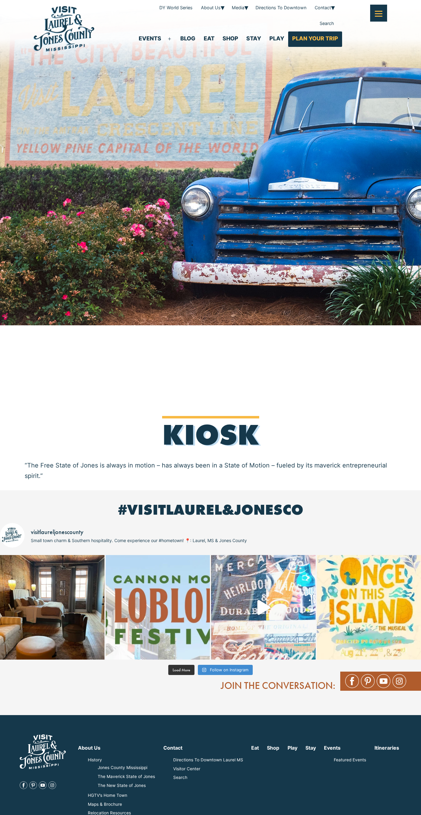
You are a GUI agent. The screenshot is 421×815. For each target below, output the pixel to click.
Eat (209, 38)
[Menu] (378, 13)
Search (327, 23)
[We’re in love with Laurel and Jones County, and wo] (263, 607)
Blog (187, 38)
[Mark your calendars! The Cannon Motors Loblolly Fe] (158, 607)
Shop (230, 38)
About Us (211, 7)
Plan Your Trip (315, 38)
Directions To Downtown (280, 7)
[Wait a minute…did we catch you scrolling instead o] (52, 607)
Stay (253, 38)
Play (276, 38)
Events (150, 38)
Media (238, 7)
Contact (323, 7)
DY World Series (176, 7)
